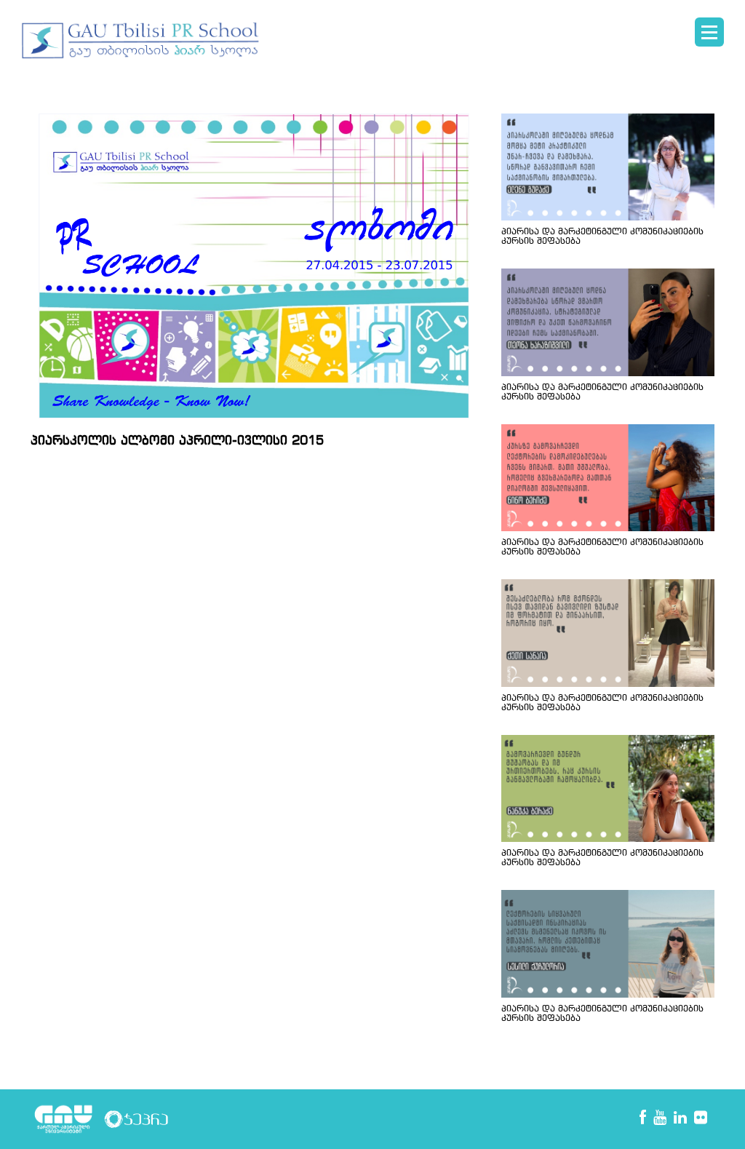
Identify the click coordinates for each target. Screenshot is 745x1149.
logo (141, 41)
